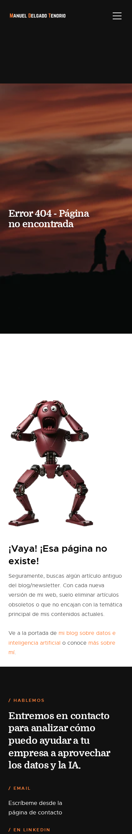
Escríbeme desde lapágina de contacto (35, 808)
